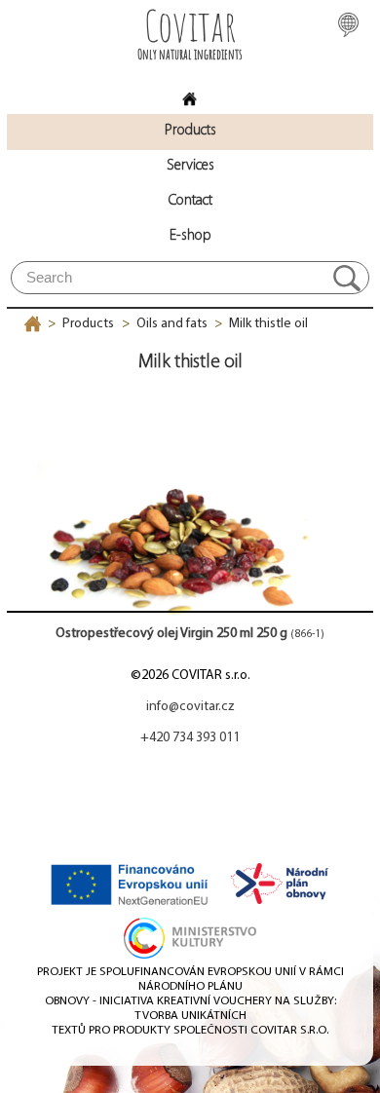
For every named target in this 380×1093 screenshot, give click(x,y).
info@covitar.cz (190, 706)
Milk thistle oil (268, 324)
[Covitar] (190, 93)
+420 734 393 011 (190, 738)
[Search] (347, 277)
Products (88, 324)
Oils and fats (172, 324)
